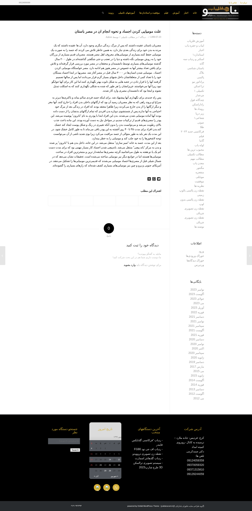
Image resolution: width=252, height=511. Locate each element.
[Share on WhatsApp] (104, 201)
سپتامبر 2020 (196, 352)
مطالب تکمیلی (128, 37)
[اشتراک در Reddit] (59, 201)
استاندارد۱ (198, 54)
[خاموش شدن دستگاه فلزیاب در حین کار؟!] (249, 255)
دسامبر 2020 (196, 339)
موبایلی (200, 176)
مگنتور (200, 167)
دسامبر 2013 (196, 389)
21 (110, 465)
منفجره (200, 172)
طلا (202, 127)
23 (101, 465)
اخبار (201, 50)
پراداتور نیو (198, 81)
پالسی (200, 77)
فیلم (201, 136)
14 (110, 460)
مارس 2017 (197, 366)
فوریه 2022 (197, 312)
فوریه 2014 (197, 384)
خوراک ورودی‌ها (195, 255)
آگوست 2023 (196, 294)
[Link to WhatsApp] (11, 2)
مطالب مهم (197, 158)
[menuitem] (242, 2)
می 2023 (198, 303)
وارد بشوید (130, 264)
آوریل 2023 (197, 307)
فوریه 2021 (197, 334)
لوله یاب (199, 145)
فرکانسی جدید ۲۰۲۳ (192, 131)
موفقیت (199, 181)
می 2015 (198, 371)
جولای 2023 (197, 298)
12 (119, 460)
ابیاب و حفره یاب (194, 45)
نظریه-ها (199, 185)
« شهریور (114, 476)
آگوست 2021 (196, 330)
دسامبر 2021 (196, 316)
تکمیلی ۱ (199, 90)
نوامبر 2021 (197, 321)
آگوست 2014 (196, 380)
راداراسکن (198, 104)
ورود (201, 251)
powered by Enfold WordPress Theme (143, 506)
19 (119, 465)
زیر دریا (200, 113)
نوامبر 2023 (197, 289)
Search (75, 450)
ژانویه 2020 (197, 357)
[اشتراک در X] (127, 201)
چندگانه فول (197, 99)
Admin (109, 37)
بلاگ (201, 72)
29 (105, 471)
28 (110, 471)
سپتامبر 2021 (196, 325)
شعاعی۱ (199, 117)
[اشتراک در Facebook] (149, 201)
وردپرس (199, 264)
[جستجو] (103, 13)
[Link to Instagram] (16, 2)
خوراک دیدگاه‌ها (195, 260)
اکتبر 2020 (198, 348)
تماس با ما (233, 3)
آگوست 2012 (196, 393)
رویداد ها (199, 108)
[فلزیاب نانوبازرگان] (220, 13)
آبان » (96, 476)
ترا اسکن (199, 86)
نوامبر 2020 (197, 344)
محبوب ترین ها (195, 149)
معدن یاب (198, 163)
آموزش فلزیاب (195, 40)
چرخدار (200, 95)
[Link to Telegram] (6, 2)
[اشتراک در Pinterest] (82, 201)
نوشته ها (199, 226)
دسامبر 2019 (196, 362)
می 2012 (198, 398)
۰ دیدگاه (144, 37)
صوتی (200, 122)
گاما (201, 140)
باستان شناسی (195, 68)
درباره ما (243, 3)
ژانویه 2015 (197, 375)
